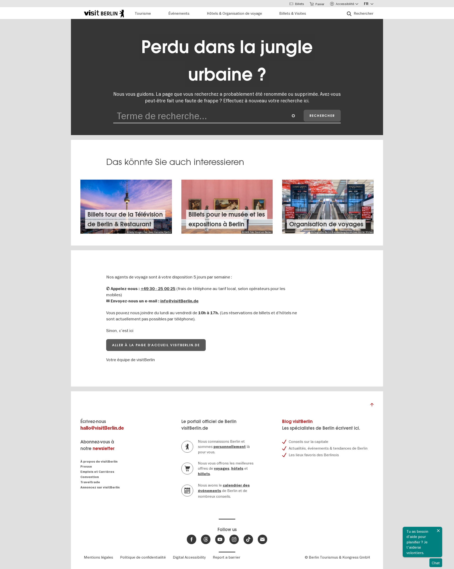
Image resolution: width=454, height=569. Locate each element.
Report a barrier (226, 557)
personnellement (230, 446)
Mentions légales (98, 557)
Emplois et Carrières (97, 472)
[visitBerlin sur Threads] (205, 539)
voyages (221, 468)
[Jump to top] (372, 406)
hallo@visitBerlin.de (102, 428)
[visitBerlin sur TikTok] (248, 539)
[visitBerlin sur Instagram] (234, 539)
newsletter (103, 448)
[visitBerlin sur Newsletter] (262, 539)
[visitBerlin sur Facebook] (191, 539)
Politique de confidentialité (143, 557)
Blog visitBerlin (297, 421)
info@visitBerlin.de (179, 301)
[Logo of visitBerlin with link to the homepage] (103, 13)
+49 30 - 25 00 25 (158, 288)
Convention (89, 477)
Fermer (438, 531)
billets (204, 474)
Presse (86, 466)
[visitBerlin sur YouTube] (220, 539)
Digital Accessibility (189, 557)
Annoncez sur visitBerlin (100, 487)
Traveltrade (90, 482)
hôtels (237, 468)
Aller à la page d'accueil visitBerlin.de (156, 345)
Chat (436, 562)
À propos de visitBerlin (99, 462)
